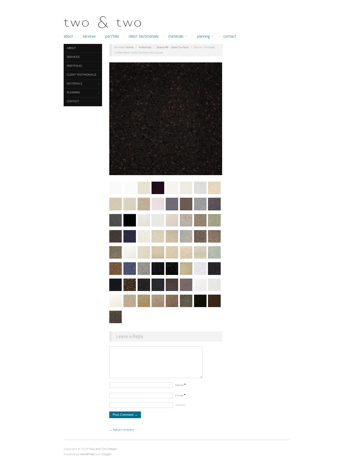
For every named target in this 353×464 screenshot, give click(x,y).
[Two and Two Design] (112, 21)
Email (180, 395)
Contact (229, 36)
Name (180, 385)
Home (129, 47)
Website (180, 405)
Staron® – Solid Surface (173, 47)
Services (89, 36)
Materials (175, 36)
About (68, 36)
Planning (203, 36)
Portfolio (112, 36)
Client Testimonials (144, 36)
